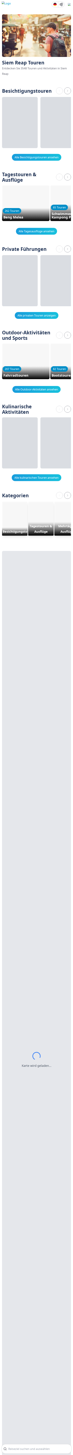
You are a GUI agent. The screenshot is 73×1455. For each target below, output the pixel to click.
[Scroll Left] (59, 90)
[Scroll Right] (67, 90)
